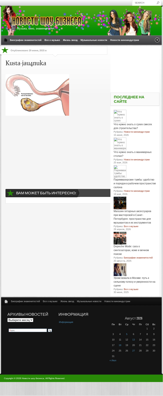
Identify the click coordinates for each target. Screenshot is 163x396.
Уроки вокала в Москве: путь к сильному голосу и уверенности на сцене (134, 282)
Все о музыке (52, 40)
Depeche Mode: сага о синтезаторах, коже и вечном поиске (131, 250)
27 (133, 350)
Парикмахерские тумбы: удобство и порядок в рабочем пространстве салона (135, 183)
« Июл (113, 360)
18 (120, 345)
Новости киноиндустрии (124, 40)
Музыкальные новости (94, 40)
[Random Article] (157, 41)
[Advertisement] (57, 148)
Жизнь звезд (70, 40)
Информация (66, 322)
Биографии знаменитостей (26, 40)
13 (133, 339)
